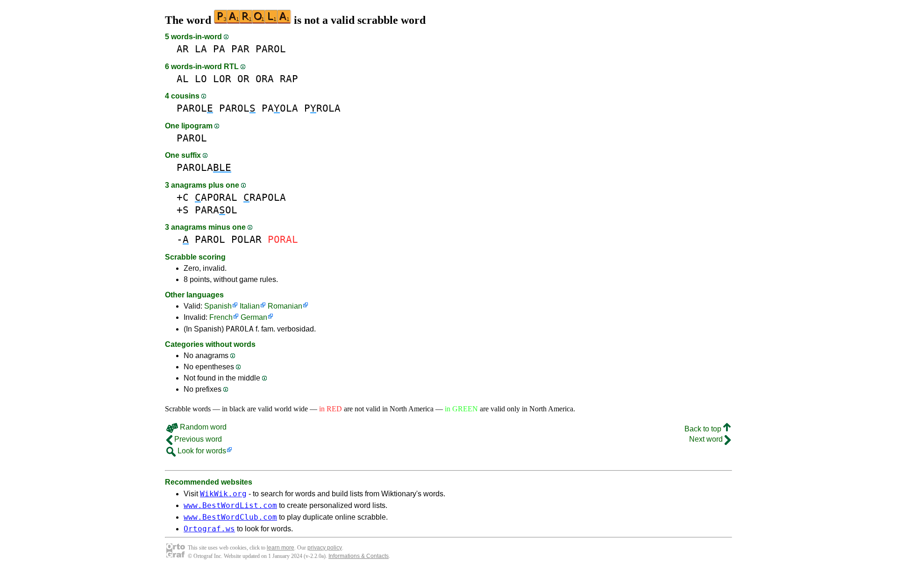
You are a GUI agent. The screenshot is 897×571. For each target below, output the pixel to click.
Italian (250, 306)
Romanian (285, 306)
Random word (202, 427)
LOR (222, 79)
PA (219, 49)
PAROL (271, 49)
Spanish (218, 306)
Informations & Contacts (358, 556)
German (254, 317)
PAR (240, 49)
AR (183, 49)
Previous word (197, 439)
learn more (280, 547)
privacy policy (324, 547)
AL (183, 79)
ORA (265, 79)
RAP (289, 79)
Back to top (703, 429)
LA (201, 49)
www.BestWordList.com (230, 505)
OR (243, 79)
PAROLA (204, 167)
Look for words (201, 451)
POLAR (246, 239)
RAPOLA (264, 197)
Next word (707, 439)
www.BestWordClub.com (230, 517)
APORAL (216, 197)
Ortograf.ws (209, 528)
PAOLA (280, 108)
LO (201, 79)
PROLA (322, 108)
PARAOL (216, 210)
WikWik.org (223, 493)
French (221, 317)
